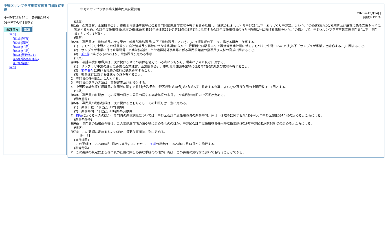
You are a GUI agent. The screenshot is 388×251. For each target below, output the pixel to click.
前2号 (85, 54)
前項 (79, 115)
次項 (153, 144)
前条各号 (87, 70)
